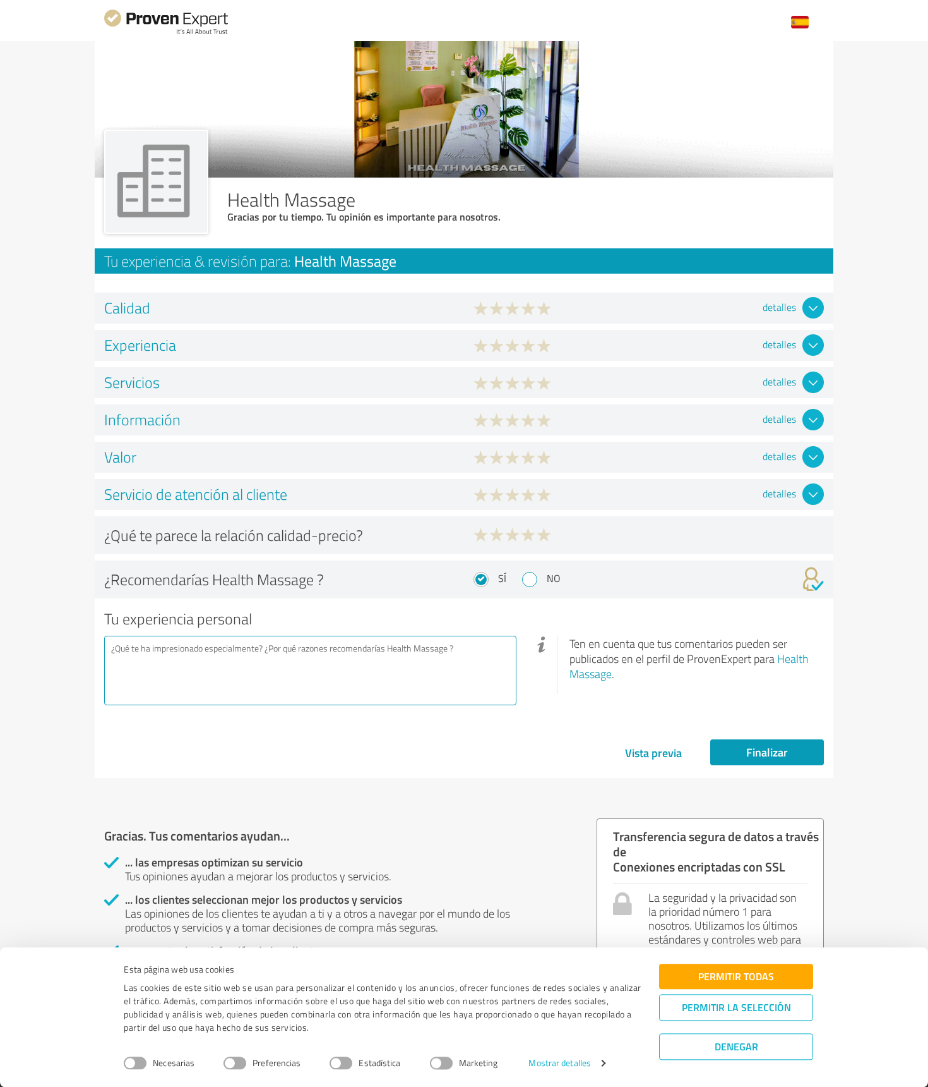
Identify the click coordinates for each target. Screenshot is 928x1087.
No (554, 578)
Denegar (736, 1046)
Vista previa (653, 753)
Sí (502, 578)
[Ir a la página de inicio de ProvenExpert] (166, 33)
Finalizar (767, 752)
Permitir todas (736, 976)
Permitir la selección (736, 1007)
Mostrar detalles (559, 1063)
